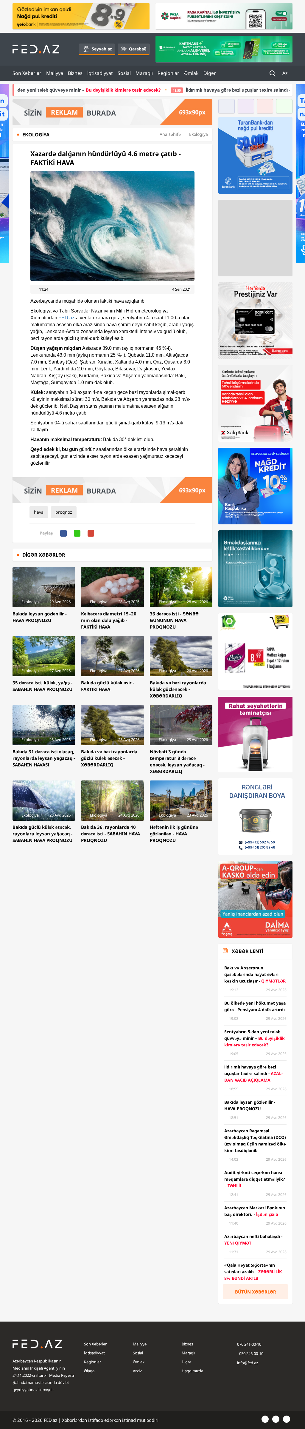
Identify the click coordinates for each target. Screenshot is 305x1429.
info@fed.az (247, 1362)
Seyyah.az (102, 49)
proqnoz (63, 512)
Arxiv (137, 1370)
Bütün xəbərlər (255, 1292)
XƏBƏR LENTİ (247, 951)
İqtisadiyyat (100, 73)
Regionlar (168, 73)
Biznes (75, 73)
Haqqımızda (192, 1370)
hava (38, 512)
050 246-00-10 (250, 1353)
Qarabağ (138, 49)
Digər (209, 73)
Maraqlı (144, 73)
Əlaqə (89, 1370)
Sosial (124, 73)
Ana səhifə (170, 134)
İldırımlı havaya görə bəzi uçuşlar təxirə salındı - (199, 90)
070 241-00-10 (249, 1344)
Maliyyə (54, 73)
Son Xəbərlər (27, 73)
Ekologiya (198, 134)
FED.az (66, 317)
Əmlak (191, 73)
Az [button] (285, 73)
